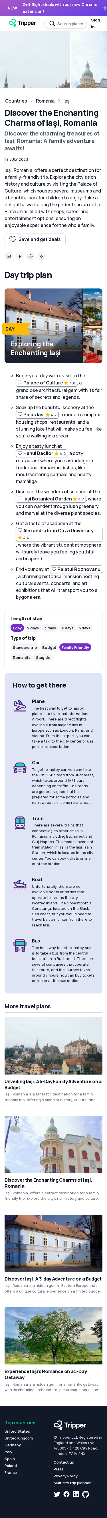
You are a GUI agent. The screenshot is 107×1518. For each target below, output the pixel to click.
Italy (8, 1451)
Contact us (64, 1462)
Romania (45, 101)
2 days (33, 628)
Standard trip (25, 647)
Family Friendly (75, 647)
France (11, 1472)
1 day (17, 628)
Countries (16, 101)
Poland (11, 1465)
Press (59, 1469)
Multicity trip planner (72, 1482)
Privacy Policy (66, 1475)
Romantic (22, 657)
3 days (50, 628)
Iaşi (66, 101)
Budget (49, 647)
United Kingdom (19, 1438)
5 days (84, 628)
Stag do (43, 657)
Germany (13, 1445)
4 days (67, 628)
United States (17, 1431)
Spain (10, 1458)
